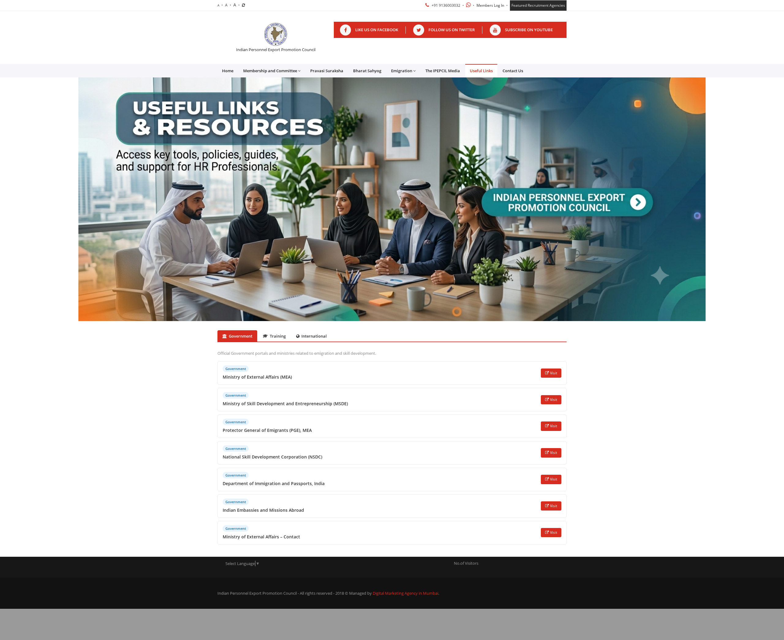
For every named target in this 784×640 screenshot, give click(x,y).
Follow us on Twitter (451, 29)
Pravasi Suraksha (326, 70)
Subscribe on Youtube (529, 29)
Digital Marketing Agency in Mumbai (405, 593)
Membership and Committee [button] (270, 70)
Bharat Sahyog (367, 70)
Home (227, 70)
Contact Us (513, 70)
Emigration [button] (401, 70)
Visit (553, 373)
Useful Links (481, 70)
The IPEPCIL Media (442, 70)
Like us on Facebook (376, 29)
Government (240, 336)
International (314, 336)
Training (278, 336)
